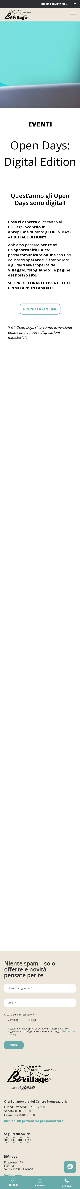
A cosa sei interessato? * (19, 1014)
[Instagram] (6, 1140)
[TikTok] (28, 1140)
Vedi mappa (13, 1175)
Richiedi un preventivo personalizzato (33, 1121)
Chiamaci (67, 1186)
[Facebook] (13, 1140)
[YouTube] (20, 1140)
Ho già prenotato (53, 4)
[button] (70, 1167)
